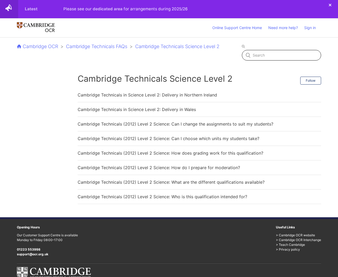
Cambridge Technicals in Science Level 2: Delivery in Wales (137, 109)
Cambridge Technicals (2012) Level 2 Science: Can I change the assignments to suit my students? (175, 124)
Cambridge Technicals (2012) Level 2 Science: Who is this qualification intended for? (162, 196)
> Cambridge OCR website (295, 235)
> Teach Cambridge (290, 245)
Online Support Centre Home (237, 27)
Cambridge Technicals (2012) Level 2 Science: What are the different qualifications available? (171, 182)
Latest (31, 8)
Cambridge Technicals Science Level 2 (177, 46)
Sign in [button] (310, 27)
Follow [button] (311, 80)
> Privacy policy (288, 249)
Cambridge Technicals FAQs (96, 46)
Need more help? (283, 27)
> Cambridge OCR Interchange (298, 240)
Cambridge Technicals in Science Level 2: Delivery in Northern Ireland (147, 95)
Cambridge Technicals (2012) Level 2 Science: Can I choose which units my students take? (168, 138)
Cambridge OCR (40, 46)
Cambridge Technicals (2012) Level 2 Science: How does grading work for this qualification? (170, 153)
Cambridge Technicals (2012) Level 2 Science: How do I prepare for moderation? (159, 167)
